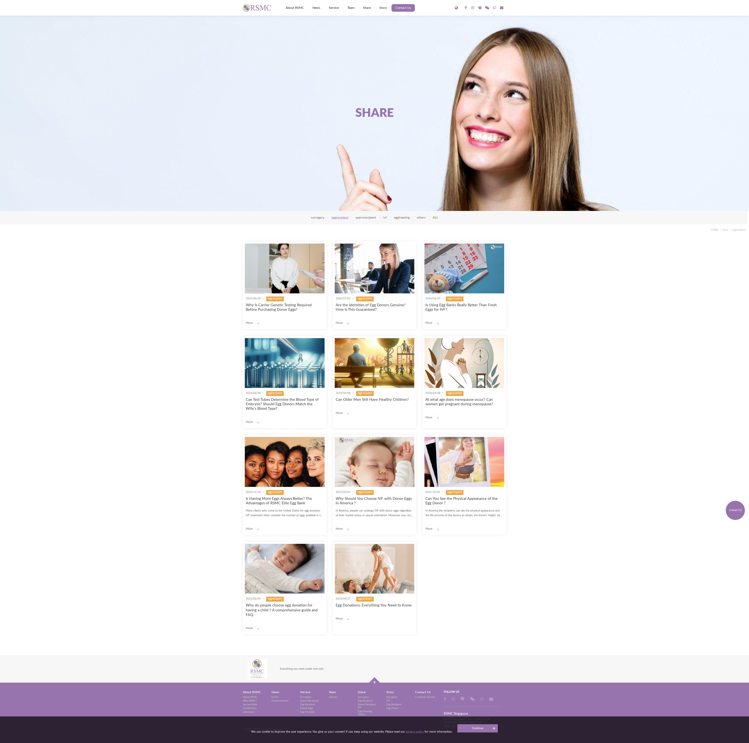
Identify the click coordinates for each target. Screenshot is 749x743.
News (316, 7)
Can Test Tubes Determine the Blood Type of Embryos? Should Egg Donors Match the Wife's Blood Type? (282, 404)
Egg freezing (307, 712)
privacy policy (415, 731)
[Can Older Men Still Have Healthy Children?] (374, 363)
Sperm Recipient (309, 701)
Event (275, 697)
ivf (385, 217)
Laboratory (249, 712)
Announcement (280, 701)
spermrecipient (366, 217)
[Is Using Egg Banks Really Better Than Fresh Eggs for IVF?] (464, 268)
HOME (714, 230)
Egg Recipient (307, 704)
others (421, 217)
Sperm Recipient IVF (367, 706)
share (725, 230)
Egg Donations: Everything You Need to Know (374, 605)
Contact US (735, 510)
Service (334, 7)
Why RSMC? (250, 701)
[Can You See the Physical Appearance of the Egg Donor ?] (464, 462)
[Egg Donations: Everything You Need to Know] (374, 569)
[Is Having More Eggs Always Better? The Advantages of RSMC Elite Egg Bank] (285, 462)
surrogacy (317, 217)
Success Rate (250, 704)
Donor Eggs (306, 708)
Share (367, 7)
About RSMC (295, 7)
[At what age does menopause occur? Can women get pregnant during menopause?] (464, 363)
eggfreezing (402, 217)
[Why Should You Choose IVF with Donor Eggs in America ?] (374, 462)
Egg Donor (392, 708)
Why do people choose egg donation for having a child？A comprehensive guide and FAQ (282, 610)
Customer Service (425, 697)
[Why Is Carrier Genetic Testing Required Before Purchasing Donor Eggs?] (285, 268)
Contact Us (403, 7)
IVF (388, 701)
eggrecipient (739, 230)
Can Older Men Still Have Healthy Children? (372, 400)
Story (383, 7)
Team (350, 7)
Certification (249, 708)
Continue (477, 728)
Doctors (333, 697)
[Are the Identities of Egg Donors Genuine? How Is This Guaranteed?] (374, 268)
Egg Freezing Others (365, 713)
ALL (435, 217)
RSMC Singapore (257, 8)
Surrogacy (305, 697)
